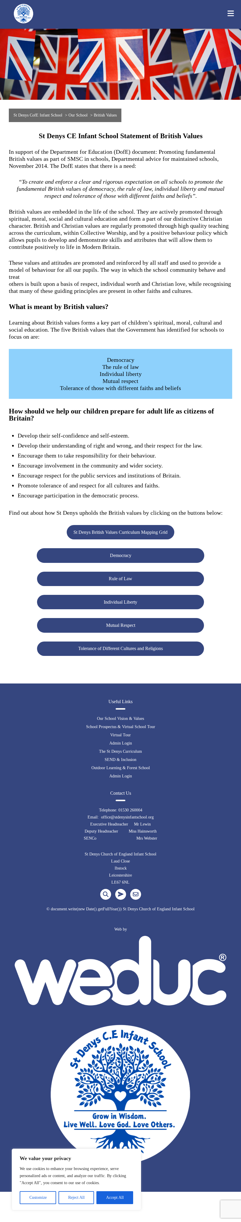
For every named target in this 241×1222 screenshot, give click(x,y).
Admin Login (120, 743)
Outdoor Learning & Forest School (120, 768)
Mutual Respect (120, 625)
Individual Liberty (120, 602)
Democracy (120, 555)
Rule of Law (120, 578)
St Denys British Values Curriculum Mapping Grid (120, 532)
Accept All (115, 1197)
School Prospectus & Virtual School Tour (120, 727)
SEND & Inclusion (120, 759)
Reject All (76, 1197)
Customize (38, 1197)
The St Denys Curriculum (120, 751)
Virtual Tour (120, 735)
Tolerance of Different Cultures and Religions (120, 648)
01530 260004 (130, 810)
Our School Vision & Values (120, 718)
